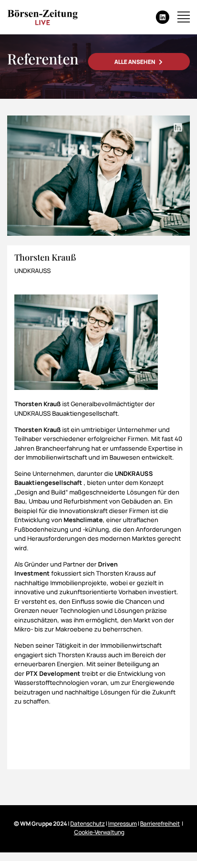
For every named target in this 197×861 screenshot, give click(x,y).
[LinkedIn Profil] (178, 127)
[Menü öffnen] (183, 17)
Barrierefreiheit (160, 823)
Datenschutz (87, 823)
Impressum (122, 823)
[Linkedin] (162, 17)
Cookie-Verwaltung (99, 832)
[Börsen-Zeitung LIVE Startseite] (42, 17)
